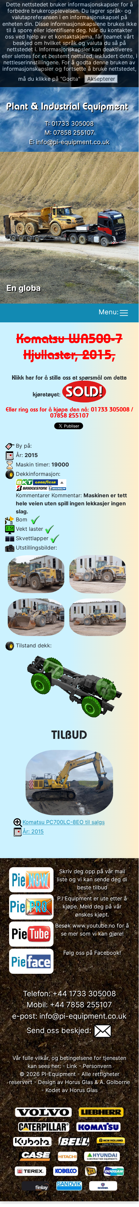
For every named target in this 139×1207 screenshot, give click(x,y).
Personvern (97, 1066)
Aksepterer (101, 78)
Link (71, 1066)
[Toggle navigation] (123, 313)
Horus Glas (79, 1082)
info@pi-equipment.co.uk (72, 141)
